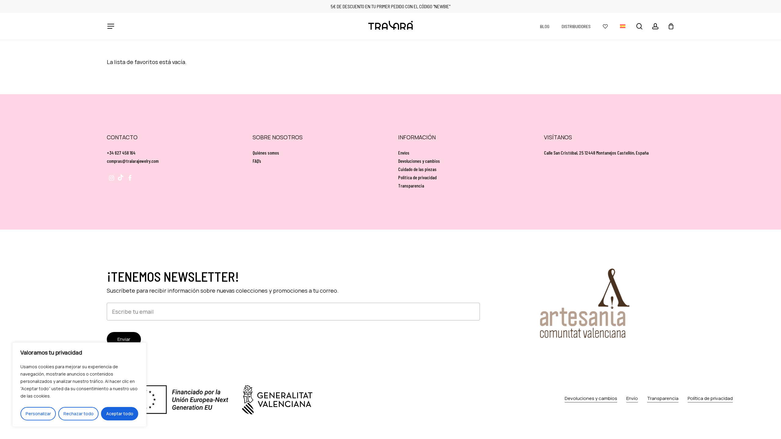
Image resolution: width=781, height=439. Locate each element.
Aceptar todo (119, 413)
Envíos (403, 152)
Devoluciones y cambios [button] (591, 398)
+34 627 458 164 (121, 152)
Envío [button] (632, 398)
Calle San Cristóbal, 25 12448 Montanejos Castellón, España (596, 152)
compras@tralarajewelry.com (133, 161)
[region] (79, 384)
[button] (110, 26)
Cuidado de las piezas (417, 169)
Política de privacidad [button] (710, 398)
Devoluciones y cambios (419, 161)
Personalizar (38, 413)
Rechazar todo (78, 413)
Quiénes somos (266, 152)
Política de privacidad (417, 177)
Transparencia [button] (662, 398)
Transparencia (411, 185)
